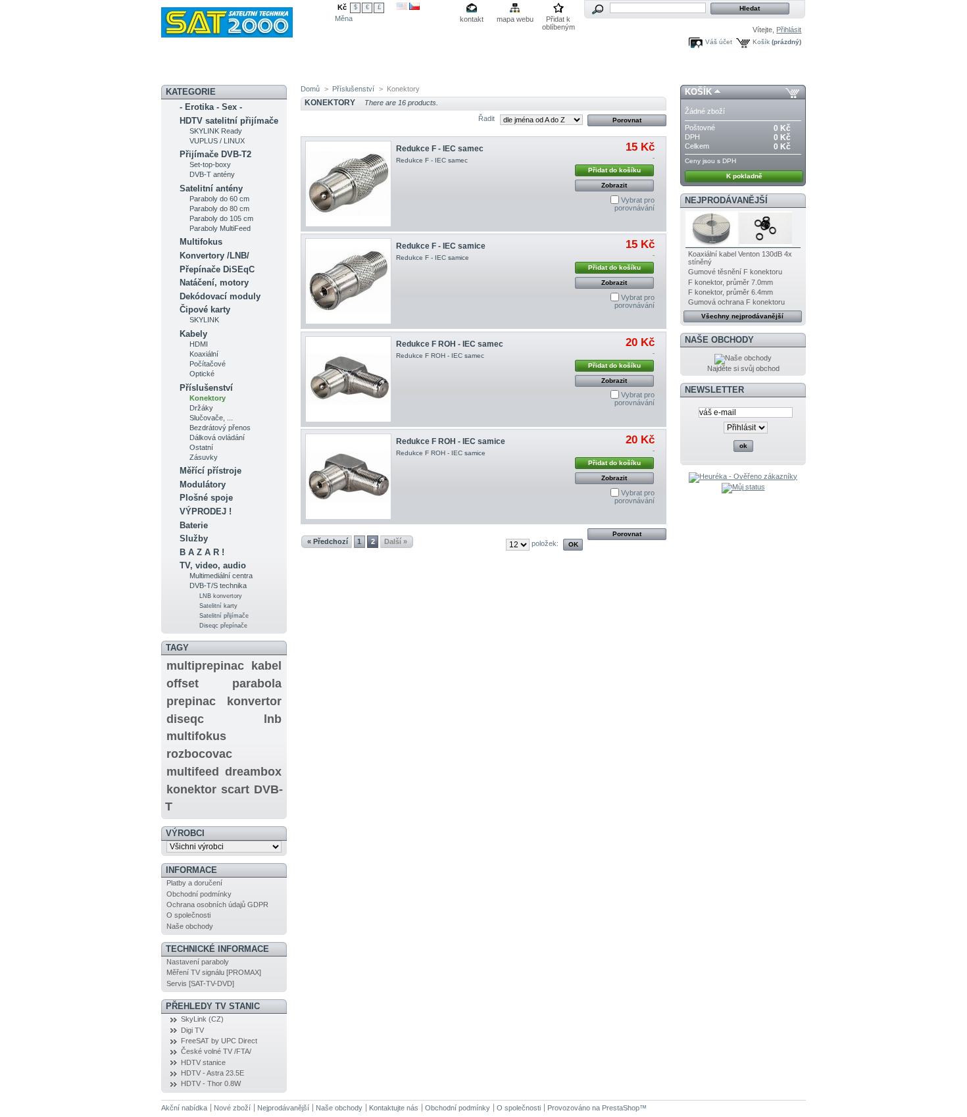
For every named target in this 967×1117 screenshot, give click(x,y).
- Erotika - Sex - (211, 107)
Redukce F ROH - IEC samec (449, 344)
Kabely (193, 334)
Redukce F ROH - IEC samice (450, 441)
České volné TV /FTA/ (216, 1051)
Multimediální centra (221, 576)
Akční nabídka (247, 69)
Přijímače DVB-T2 (215, 154)
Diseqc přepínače (223, 625)
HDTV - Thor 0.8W (211, 1083)
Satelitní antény (211, 188)
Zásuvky (203, 457)
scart (235, 789)
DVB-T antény (212, 174)
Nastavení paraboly (197, 962)
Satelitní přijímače (224, 615)
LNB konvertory (220, 596)
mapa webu (515, 19)
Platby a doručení (194, 883)
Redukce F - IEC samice (440, 246)
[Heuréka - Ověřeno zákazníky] (743, 476)
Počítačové (207, 364)
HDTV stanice (203, 1062)
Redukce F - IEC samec (440, 148)
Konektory (207, 398)
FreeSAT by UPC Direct (219, 1041)
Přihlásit (788, 30)
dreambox (253, 771)
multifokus (196, 736)
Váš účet (718, 41)
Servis (454, 69)
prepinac (191, 701)
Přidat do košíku (614, 170)
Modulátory (203, 484)
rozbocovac (199, 753)
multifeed (192, 771)
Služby (194, 538)
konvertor (254, 701)
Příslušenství (206, 388)
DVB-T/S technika (218, 585)
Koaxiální (203, 354)
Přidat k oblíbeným (558, 20)
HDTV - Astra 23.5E (212, 1073)
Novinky (189, 69)
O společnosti (188, 915)
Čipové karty (205, 309)
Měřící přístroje (210, 471)
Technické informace (217, 949)
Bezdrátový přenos (220, 428)
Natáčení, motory (214, 282)
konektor (191, 789)
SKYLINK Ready (215, 131)
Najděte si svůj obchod (743, 368)
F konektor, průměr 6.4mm (730, 292)
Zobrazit (614, 185)
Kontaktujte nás (393, 1108)
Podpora (498, 69)
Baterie (194, 525)
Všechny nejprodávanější (742, 316)
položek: (545, 543)
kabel (266, 665)
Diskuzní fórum (317, 69)
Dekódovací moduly (220, 296)
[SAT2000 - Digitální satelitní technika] (248, 18)
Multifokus (201, 242)
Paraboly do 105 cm (221, 218)
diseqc (185, 719)
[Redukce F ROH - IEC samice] (348, 477)
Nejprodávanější (726, 200)
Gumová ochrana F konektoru (736, 302)
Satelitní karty (218, 606)
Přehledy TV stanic (213, 1006)
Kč (342, 7)
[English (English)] (402, 7)
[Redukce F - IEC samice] (348, 281)
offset (182, 683)
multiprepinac (205, 665)
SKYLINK (204, 320)
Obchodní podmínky (199, 894)
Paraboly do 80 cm (219, 208)
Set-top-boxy (210, 164)
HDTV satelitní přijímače (229, 121)
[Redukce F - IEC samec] (348, 184)
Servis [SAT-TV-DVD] (200, 983)
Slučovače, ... (211, 418)
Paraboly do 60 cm (219, 199)
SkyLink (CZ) (202, 1019)
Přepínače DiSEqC (217, 269)
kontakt (472, 19)
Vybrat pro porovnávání (634, 204)
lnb (273, 719)
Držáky (201, 408)
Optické (201, 374)
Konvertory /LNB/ (214, 256)
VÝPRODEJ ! (206, 511)
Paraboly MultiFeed (220, 228)
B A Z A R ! (202, 552)
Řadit (486, 118)
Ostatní (201, 447)
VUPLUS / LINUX (217, 141)
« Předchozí (327, 541)
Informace (191, 870)
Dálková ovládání (217, 437)
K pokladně (744, 176)
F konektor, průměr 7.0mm (730, 282)
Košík (761, 41)
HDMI (198, 344)
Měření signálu (385, 69)
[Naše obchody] (743, 358)
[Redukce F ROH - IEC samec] (348, 379)
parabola (257, 683)
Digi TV (192, 1030)
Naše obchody (189, 926)
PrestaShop (620, 1108)
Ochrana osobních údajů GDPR (217, 904)
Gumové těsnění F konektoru (735, 272)
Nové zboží (232, 1108)
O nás (540, 69)
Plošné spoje (206, 498)
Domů (310, 89)
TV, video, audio (213, 565)
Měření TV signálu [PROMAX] (213, 972)
